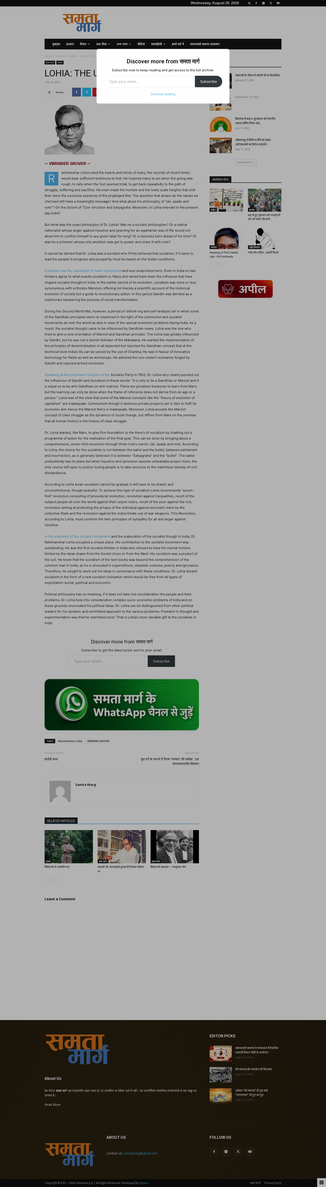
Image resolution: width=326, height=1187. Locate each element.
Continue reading (163, 94)
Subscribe (208, 81)
